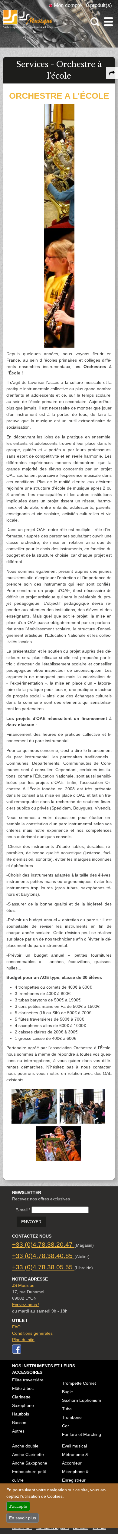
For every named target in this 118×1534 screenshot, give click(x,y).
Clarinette (21, 1396)
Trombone (72, 1417)
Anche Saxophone (29, 1463)
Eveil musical (74, 1446)
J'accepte (18, 1506)
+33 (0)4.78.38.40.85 (43, 1255)
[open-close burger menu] (108, 22)
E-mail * (22, 1209)
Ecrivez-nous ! (25, 1304)
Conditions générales (32, 1333)
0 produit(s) (99, 5)
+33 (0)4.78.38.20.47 (43, 1244)
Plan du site (23, 1339)
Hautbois (20, 1414)
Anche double (25, 1446)
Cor (65, 1425)
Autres (18, 1431)
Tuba (67, 1408)
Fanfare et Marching (81, 1434)
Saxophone (23, 1405)
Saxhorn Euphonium (81, 1400)
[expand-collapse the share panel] (112, 73)
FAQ (16, 1326)
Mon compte (68, 5)
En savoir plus (22, 1517)
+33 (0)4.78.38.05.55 (43, 1266)
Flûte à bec (23, 1388)
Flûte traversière (28, 1379)
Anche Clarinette (28, 1454)
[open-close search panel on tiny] (95, 22)
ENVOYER (31, 1221)
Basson (19, 1422)
